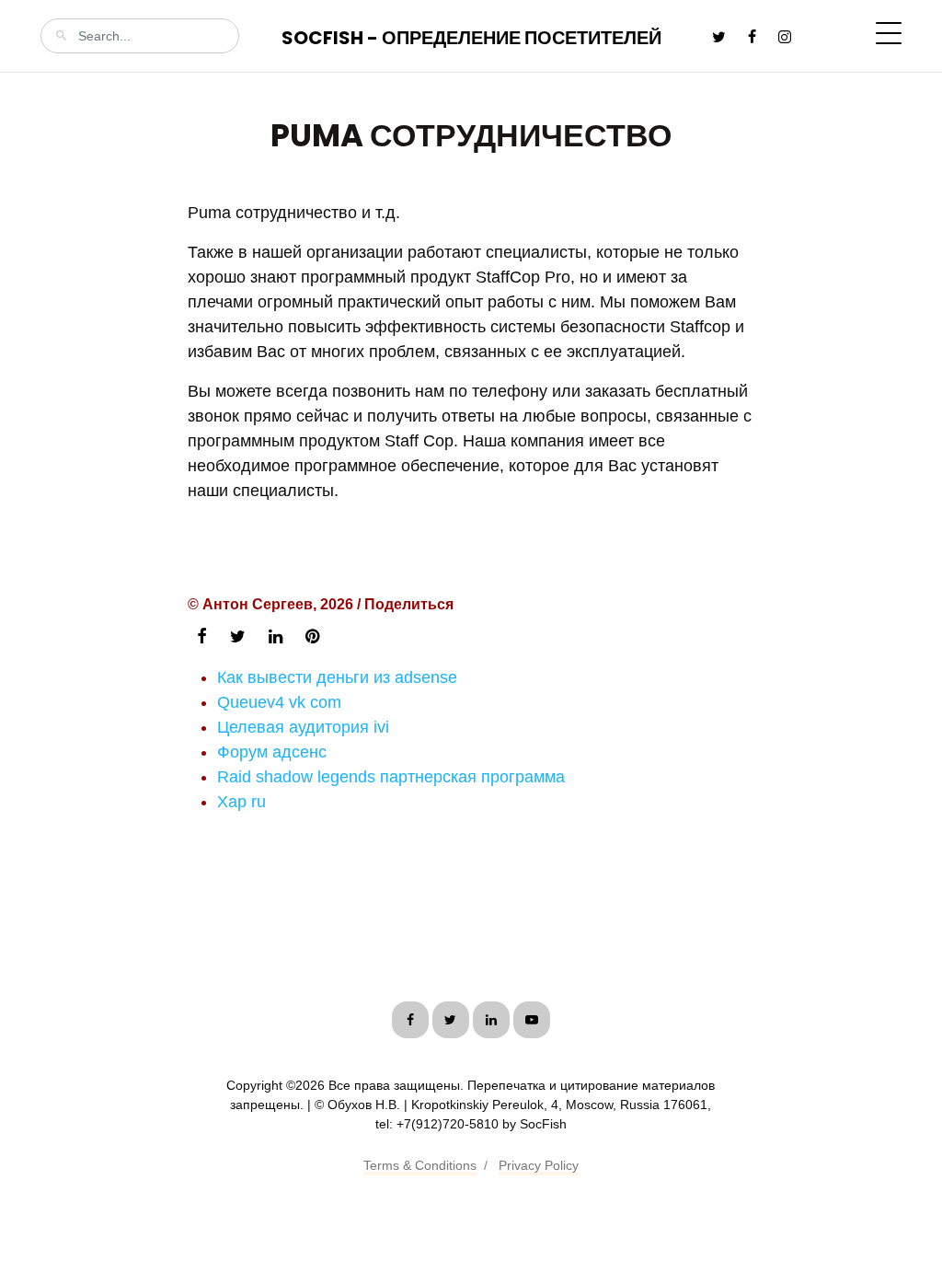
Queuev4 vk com (279, 702)
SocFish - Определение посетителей (471, 38)
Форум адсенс (272, 752)
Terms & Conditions (420, 1165)
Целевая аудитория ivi (303, 727)
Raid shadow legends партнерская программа (391, 777)
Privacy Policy (539, 1165)
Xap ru (241, 801)
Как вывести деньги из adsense (337, 677)
